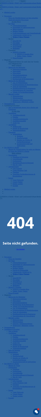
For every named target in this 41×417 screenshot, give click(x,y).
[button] (36, 412)
